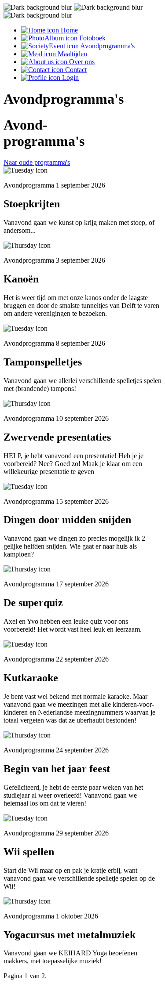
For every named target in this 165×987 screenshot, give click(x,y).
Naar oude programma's (37, 162)
